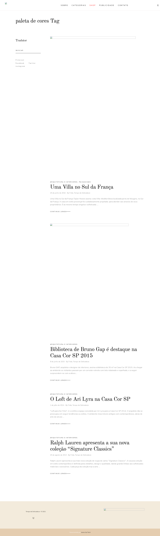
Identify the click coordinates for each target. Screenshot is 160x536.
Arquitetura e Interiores (64, 182)
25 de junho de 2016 (58, 193)
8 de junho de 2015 (57, 362)
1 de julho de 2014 (57, 405)
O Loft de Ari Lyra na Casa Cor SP (90, 399)
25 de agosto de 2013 (58, 455)
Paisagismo (85, 182)
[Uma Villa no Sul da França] (93, 106)
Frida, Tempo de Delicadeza (79, 193)
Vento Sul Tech (86, 532)
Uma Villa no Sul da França (81, 187)
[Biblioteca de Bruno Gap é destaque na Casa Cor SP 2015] (89, 281)
